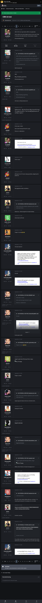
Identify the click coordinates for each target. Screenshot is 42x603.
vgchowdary (7, 236)
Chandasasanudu (8, 20)
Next (29, 26)
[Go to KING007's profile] (7, 126)
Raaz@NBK (7, 36)
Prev (5, 26)
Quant (7, 379)
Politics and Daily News (25, 20)
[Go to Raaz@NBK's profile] (7, 31)
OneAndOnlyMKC (8, 251)
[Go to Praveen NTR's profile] (7, 159)
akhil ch (30, 524)
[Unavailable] (27, 463)
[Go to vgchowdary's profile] (7, 232)
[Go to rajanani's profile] (7, 359)
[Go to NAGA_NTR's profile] (7, 294)
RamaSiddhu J (8, 427)
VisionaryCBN (8, 412)
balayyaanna (7, 496)
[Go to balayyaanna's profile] (7, 492)
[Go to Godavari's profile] (7, 52)
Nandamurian (31, 204)
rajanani (8, 363)
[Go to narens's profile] (7, 188)
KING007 (8, 130)
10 (18, 26)
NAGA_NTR (7, 298)
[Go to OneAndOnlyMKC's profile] (7, 246)
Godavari (8, 56)
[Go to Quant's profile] (7, 375)
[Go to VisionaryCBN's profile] (7, 408)
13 (24, 26)
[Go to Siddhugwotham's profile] (7, 109)
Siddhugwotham (7, 113)
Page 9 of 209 (36, 26)
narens (7, 192)
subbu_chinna (8, 222)
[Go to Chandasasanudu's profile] (3, 20)
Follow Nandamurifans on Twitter (10, 12)
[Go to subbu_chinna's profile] (7, 217)
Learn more (2, 1)
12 (22, 26)
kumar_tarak (7, 396)
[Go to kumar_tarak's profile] (7, 392)
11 (20, 26)
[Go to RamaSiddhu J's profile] (7, 423)
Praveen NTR (7, 163)
